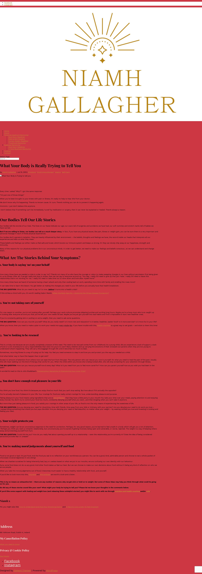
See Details (4, 556)
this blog (32, 475)
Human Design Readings (18, 141)
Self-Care (66, 172)
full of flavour (59, 398)
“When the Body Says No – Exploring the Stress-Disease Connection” (80, 293)
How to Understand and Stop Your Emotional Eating (40, 507)
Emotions (32, 172)
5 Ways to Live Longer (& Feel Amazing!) (82, 507)
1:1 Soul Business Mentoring (19, 149)
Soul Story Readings (16, 137)
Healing (58, 172)
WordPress (52, 570)
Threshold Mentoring (17, 143)
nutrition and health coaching (127, 491)
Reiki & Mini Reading (16, 139)
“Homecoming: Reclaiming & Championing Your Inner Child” (61, 371)
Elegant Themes (22, 570)
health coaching (103, 325)
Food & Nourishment (45, 172)
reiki (148, 491)
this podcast (45, 475)
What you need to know (10, 544)
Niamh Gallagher (9, 172)
